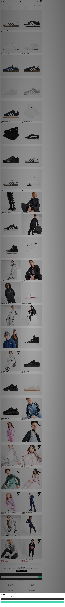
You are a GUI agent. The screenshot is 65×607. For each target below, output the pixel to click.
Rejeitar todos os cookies (32, 604)
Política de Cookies (20, 596)
